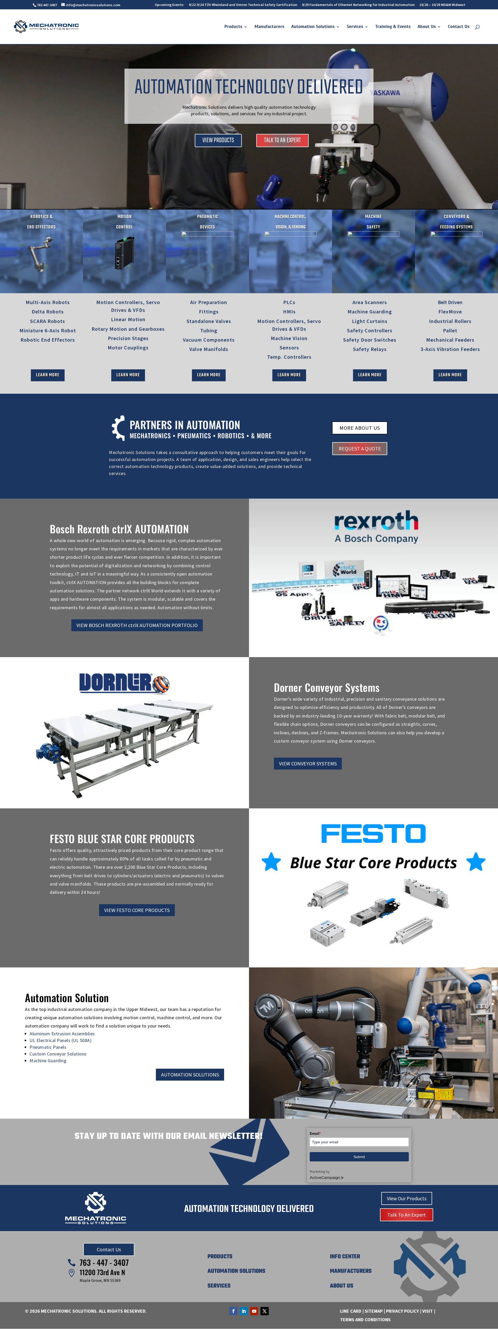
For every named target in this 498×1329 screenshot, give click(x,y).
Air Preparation (208, 302)
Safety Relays (370, 349)
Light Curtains (370, 321)
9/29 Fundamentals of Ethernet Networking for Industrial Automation (358, 5)
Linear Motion (128, 319)
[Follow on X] (264, 1311)
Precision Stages (128, 338)
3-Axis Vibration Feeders (450, 349)
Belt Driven (450, 302)
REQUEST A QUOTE (360, 448)
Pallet (450, 330)
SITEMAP (374, 1311)
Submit (359, 1157)
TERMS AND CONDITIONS (365, 1320)
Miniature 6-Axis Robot (47, 330)
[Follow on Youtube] (254, 1311)
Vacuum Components (209, 339)
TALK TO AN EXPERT (282, 140)
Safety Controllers (369, 330)
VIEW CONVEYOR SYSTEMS (308, 763)
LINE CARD (350, 1311)
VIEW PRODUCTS (218, 140)
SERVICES (219, 1286)
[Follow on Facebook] (233, 1311)
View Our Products (406, 1198)
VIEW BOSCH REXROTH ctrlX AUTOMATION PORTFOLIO (137, 625)
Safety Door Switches (369, 339)
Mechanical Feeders (450, 339)
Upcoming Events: (169, 5)
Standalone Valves (208, 321)
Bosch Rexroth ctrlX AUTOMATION (119, 528)
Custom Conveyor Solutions (58, 1054)
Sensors (289, 347)
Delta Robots (48, 311)
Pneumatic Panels (48, 1047)
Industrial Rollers (450, 321)
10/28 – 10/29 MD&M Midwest (442, 5)
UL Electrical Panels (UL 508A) (61, 1040)
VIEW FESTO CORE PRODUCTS (137, 910)
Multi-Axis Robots (48, 302)
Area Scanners (369, 302)
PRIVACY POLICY (402, 1311)
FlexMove (450, 311)
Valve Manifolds (208, 349)
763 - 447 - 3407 (104, 1262)
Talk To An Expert (406, 1214)
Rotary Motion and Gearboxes (128, 329)
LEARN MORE (47, 375)
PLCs (289, 302)
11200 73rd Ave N (102, 1272)
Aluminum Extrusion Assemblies (62, 1034)
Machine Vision (289, 338)
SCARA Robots (47, 321)
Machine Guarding (370, 311)
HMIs (289, 311)
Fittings (209, 311)
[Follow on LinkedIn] (244, 1311)
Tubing (208, 330)
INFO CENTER (345, 1256)
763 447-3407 (47, 5)
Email (315, 1133)
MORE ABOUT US (360, 428)
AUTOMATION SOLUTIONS (190, 1074)
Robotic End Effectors (47, 339)
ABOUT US (341, 1286)
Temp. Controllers (289, 357)
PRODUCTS (220, 1256)
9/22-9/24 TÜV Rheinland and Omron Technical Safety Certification (243, 5)
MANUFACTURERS (351, 1271)
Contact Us (109, 1249)
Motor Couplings (128, 347)
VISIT (427, 1311)
